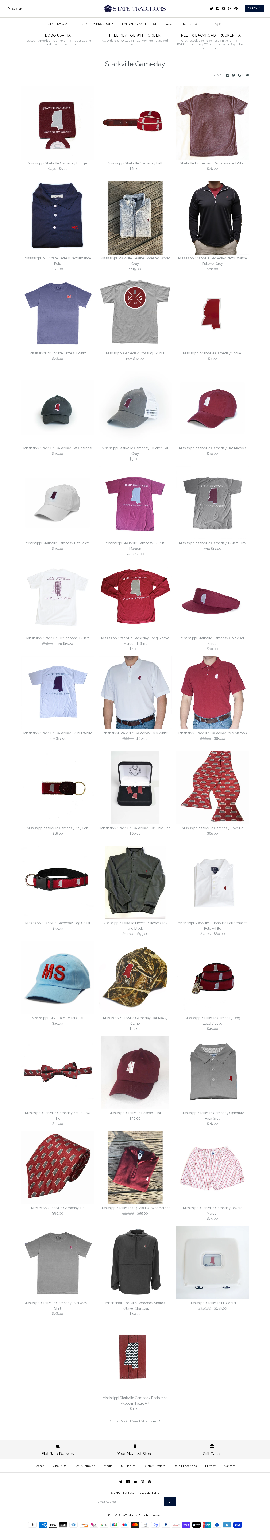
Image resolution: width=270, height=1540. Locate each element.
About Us (59, 1465)
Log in (217, 24)
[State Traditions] (135, 7)
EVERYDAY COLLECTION (140, 24)
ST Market (128, 1465)
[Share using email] (247, 75)
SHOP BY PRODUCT (97, 24)
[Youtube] (223, 8)
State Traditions (127, 1515)
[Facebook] (217, 8)
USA (169, 24)
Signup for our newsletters (135, 1492)
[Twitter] (211, 8)
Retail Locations (185, 1465)
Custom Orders (154, 1465)
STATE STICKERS (193, 24)
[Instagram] (229, 8)
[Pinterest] (236, 8)
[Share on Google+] (240, 75)
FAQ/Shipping (85, 1465)
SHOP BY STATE (61, 24)
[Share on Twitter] (233, 75)
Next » (155, 1420)
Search (40, 1465)
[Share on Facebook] (227, 75)
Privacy (210, 1465)
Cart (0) (254, 8)
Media (108, 1465)
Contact (229, 1465)
